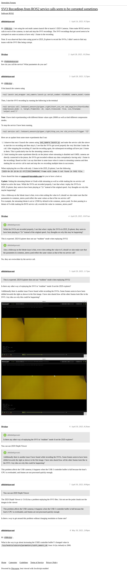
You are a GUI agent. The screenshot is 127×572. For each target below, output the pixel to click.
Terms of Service (37, 562)
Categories (13, 562)
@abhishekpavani (11, 61)
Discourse (15, 568)
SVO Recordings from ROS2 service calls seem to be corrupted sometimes (49, 9)
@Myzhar (8, 28)
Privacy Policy (52, 562)
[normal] (44, 386)
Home (3, 562)
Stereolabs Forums (8, 3)
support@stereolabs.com (31, 176)
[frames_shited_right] (44, 329)
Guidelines (23, 562)
